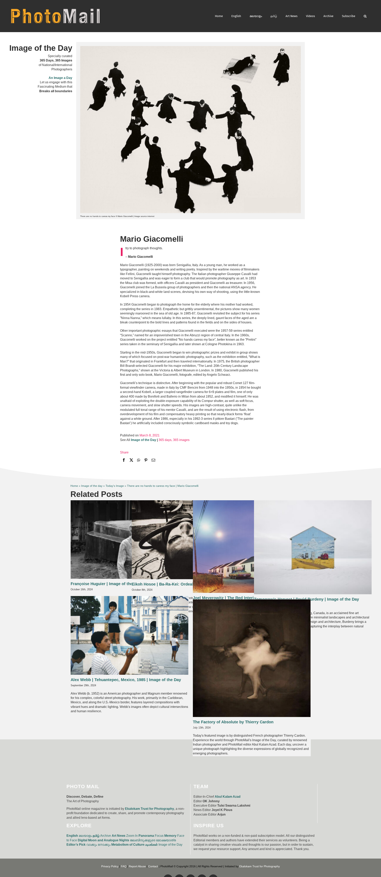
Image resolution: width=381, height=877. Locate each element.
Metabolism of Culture (127, 844)
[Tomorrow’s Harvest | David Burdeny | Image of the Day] (313, 547)
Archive (105, 835)
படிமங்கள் (151, 844)
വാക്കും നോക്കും (98, 844)
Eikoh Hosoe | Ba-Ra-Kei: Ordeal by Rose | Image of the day (188, 584)
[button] (365, 16)
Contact (153, 866)
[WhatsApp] (138, 460)
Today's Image (115, 485)
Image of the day (91, 485)
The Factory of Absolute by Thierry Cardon (233, 722)
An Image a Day (60, 78)
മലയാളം (85, 835)
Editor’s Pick (76, 844)
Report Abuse (137, 866)
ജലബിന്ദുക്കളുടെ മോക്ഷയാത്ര (153, 840)
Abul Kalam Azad (228, 796)
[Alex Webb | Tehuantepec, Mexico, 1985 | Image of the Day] (129, 635)
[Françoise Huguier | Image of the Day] (129, 539)
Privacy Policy (109, 866)
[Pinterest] (146, 460)
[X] (131, 460)
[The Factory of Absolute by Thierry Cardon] (252, 658)
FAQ (123, 866)
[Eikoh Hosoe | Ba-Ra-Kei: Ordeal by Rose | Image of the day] (190, 539)
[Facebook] (124, 460)
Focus (159, 835)
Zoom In (132, 835)
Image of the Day (170, 844)
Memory (170, 835)
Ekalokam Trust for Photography (149, 808)
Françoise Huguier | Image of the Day (106, 584)
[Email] (153, 460)
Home (74, 485)
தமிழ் (96, 835)
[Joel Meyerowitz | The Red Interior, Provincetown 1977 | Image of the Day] (252, 546)
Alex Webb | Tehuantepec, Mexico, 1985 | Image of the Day (126, 680)
